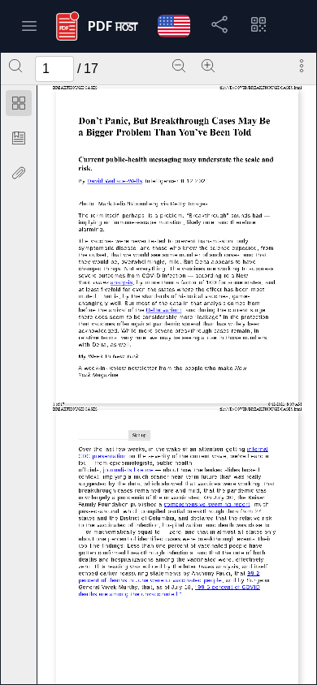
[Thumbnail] (19, 103)
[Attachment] (19, 173)
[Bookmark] (19, 138)
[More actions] (302, 66)
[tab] (18, 105)
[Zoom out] (179, 66)
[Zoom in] (208, 66)
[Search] (15, 66)
